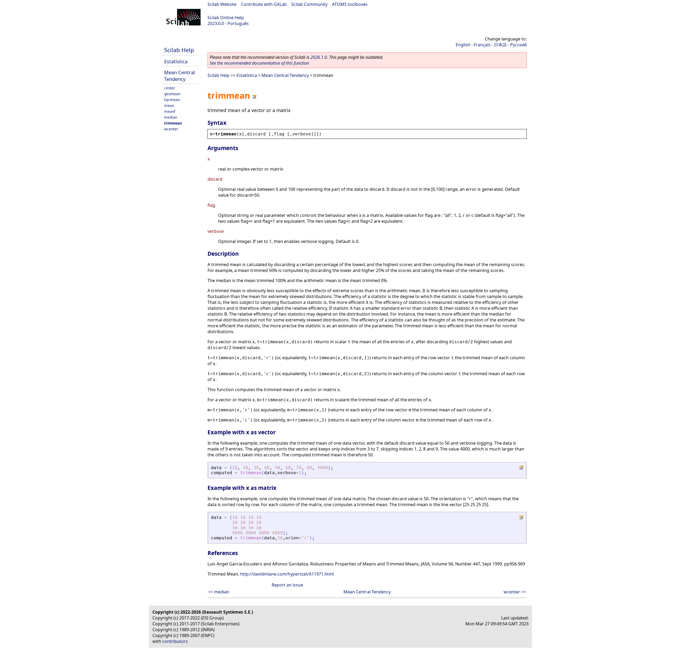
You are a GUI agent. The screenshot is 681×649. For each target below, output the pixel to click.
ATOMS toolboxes (350, 4)
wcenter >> (515, 592)
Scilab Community (309, 4)
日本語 (500, 45)
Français (482, 45)
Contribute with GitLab (264, 4)
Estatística (176, 61)
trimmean (173, 123)
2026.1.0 (318, 57)
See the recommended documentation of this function (259, 63)
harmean (172, 99)
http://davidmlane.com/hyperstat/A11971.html (287, 574)
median (170, 117)
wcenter (171, 128)
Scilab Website (221, 4)
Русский (518, 45)
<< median (218, 592)
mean (169, 105)
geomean (172, 93)
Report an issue (287, 585)
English (463, 45)
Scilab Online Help (225, 17)
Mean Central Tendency (179, 75)
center (169, 87)
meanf (169, 111)
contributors (175, 641)
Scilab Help (179, 50)
